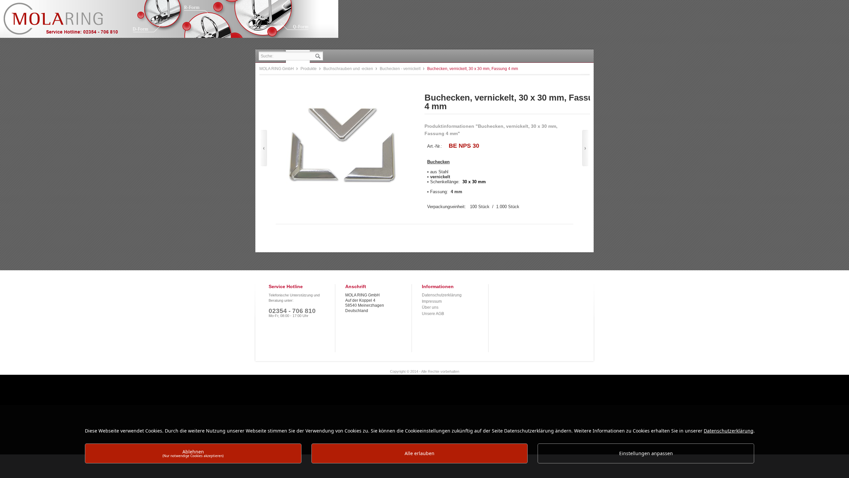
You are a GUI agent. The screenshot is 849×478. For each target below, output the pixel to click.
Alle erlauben (419, 453)
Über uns (430, 307)
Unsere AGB (433, 313)
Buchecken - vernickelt (401, 68)
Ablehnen (193, 453)
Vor (585, 148)
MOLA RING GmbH (66, 22)
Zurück (264, 148)
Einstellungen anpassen (646, 453)
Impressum (432, 301)
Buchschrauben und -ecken (348, 68)
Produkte (309, 68)
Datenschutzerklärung (442, 295)
